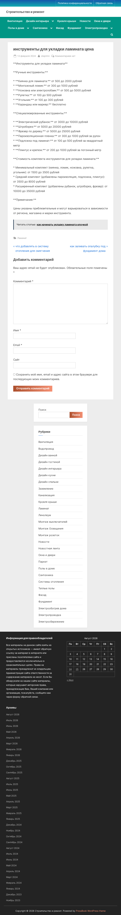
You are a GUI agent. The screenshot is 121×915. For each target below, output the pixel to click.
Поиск (42, 409)
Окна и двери (102, 21)
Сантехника (40, 28)
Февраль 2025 (14, 813)
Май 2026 (11, 731)
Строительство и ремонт (25, 12)
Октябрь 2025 (13, 766)
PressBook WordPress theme (91, 911)
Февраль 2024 (14, 882)
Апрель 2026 (13, 737)
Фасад (60, 28)
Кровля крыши (66, 21)
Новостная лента (49, 548)
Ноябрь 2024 (13, 830)
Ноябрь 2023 (13, 900)
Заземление (45, 488)
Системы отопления (51, 581)
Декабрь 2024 (14, 824)
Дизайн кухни (47, 475)
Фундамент (74, 28)
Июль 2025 (12, 784)
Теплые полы (46, 588)
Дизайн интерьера (37, 21)
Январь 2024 (13, 888)
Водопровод (46, 448)
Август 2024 (12, 848)
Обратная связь (104, 3)
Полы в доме (16, 28)
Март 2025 (12, 807)
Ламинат (22, 238)
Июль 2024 (12, 853)
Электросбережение (51, 621)
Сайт (16, 359)
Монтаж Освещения (50, 528)
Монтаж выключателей (52, 521)
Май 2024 (11, 865)
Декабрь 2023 (14, 894)
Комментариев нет (65, 56)
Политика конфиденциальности (75, 3)
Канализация (46, 495)
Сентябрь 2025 (14, 772)
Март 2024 (12, 877)
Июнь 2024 (12, 859)
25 (77, 669)
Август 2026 (12, 714)
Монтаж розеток (48, 535)
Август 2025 (12, 778)
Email (17, 345)
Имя (17, 330)
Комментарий (23, 281)
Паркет (43, 561)
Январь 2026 (13, 755)
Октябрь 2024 (13, 836)
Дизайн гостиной (49, 461)
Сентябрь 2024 (14, 842)
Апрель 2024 (13, 871)
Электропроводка (96, 28)
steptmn (45, 55)
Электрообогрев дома (52, 608)
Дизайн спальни (48, 481)
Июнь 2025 (12, 789)
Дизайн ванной (47, 455)
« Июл (70, 680)
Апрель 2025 (13, 801)
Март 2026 (12, 743)
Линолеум (44, 515)
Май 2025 (11, 795)
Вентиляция (14, 21)
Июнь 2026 (12, 726)
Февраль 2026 (14, 749)
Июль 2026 (12, 720)
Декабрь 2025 (14, 760)
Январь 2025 (13, 819)
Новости (85, 21)
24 (70, 669)
